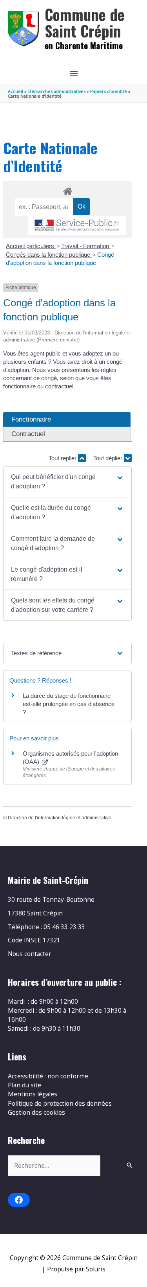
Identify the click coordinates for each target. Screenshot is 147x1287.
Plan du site (24, 1085)
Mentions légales (32, 1094)
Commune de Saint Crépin (85, 22)
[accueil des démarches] (67, 190)
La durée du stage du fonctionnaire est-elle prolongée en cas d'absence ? (68, 703)
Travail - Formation (86, 246)
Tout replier (63, 458)
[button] (67, 482)
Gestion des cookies (36, 1112)
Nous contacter (29, 953)
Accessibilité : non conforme (48, 1076)
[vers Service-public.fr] (77, 225)
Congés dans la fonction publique (49, 254)
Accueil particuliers (31, 246)
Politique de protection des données (60, 1103)
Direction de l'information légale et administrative (59, 817)
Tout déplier (108, 458)
